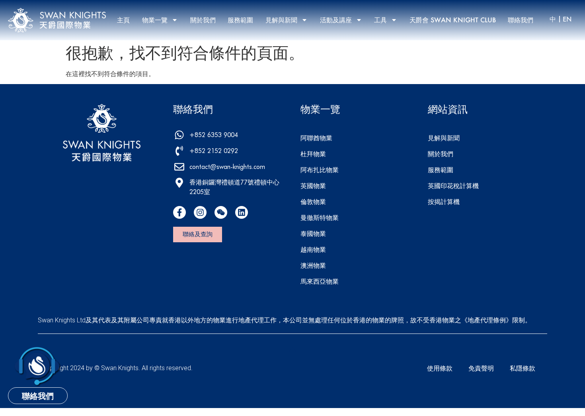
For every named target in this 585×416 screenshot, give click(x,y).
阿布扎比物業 (319, 169)
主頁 (123, 20)
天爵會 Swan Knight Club (453, 20)
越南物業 (313, 249)
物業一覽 (155, 20)
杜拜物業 (313, 153)
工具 (380, 20)
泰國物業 (313, 233)
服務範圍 (240, 20)
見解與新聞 (281, 20)
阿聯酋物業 (316, 137)
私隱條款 (522, 368)
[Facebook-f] (179, 212)
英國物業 (313, 185)
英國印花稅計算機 (453, 185)
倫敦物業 (313, 201)
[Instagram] (200, 212)
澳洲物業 (313, 265)
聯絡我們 (520, 20)
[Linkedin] (241, 212)
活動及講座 (336, 20)
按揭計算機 (444, 201)
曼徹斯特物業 (319, 217)
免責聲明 (481, 368)
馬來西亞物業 (319, 281)
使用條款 (439, 368)
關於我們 (203, 20)
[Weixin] (220, 212)
